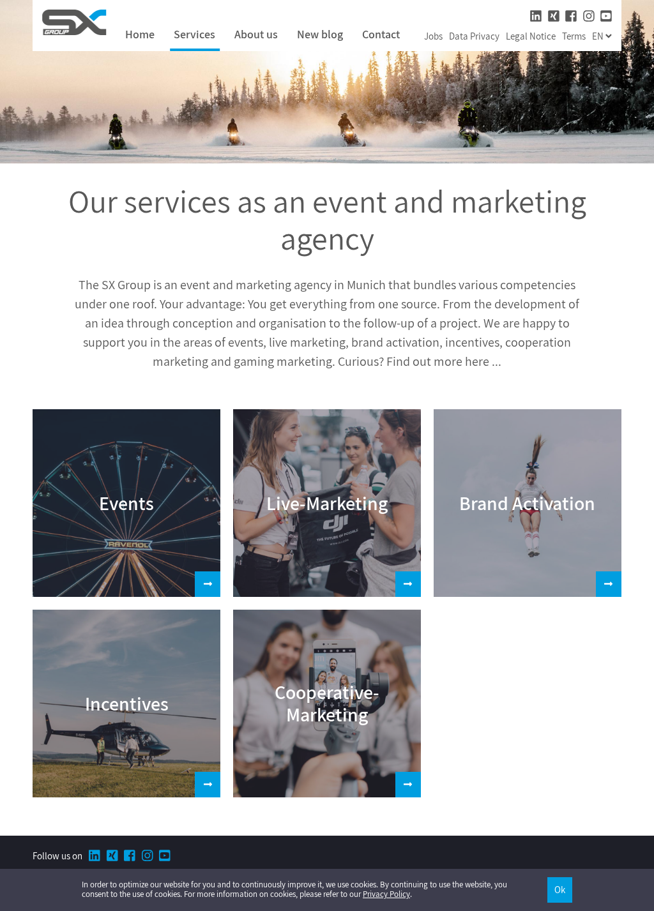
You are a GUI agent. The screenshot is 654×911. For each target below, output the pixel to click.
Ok (559, 890)
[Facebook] (571, 16)
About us (256, 34)
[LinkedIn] (536, 16)
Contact (381, 34)
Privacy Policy (386, 894)
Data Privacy (474, 36)
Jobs (433, 36)
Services (194, 34)
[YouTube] (606, 16)
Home (140, 34)
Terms (574, 36)
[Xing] (553, 16)
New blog (320, 34)
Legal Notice (531, 36)
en (598, 36)
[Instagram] (589, 16)
